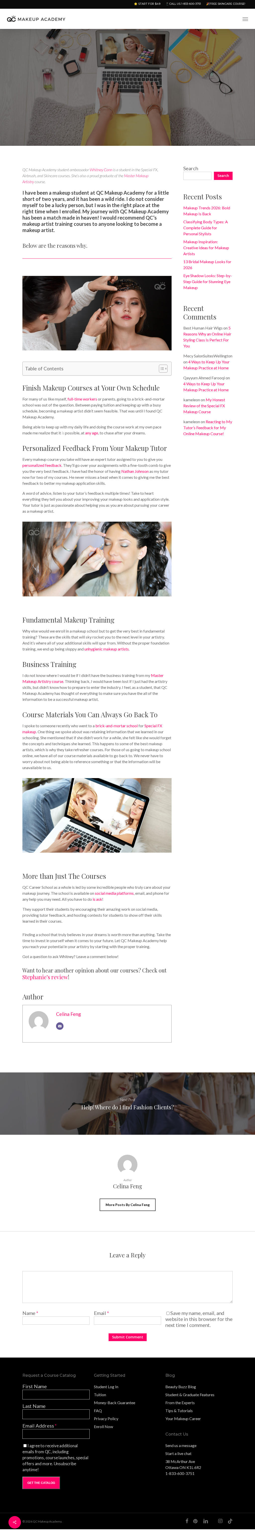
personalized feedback (42, 465)
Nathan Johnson (135, 471)
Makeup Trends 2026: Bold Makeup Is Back (206, 210)
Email (101, 1313)
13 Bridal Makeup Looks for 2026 (207, 264)
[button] (245, 19)
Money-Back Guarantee (114, 1402)
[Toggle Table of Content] (160, 368)
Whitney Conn (101, 169)
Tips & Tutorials (179, 1410)
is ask (97, 899)
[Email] (60, 1026)
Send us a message (180, 1445)
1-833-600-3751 (179, 1473)
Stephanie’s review (45, 976)
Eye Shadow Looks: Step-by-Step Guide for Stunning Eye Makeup (207, 281)
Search (190, 168)
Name (30, 1313)
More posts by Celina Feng (128, 1205)
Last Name (34, 1406)
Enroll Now (103, 1426)
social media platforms (114, 893)
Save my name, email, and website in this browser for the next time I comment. (199, 1319)
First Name (34, 1386)
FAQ (98, 1410)
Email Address (39, 1426)
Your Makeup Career (183, 1418)
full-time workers (82, 399)
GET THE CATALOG (41, 1483)
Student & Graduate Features (189, 1394)
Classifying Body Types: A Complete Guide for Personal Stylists (205, 227)
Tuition (100, 1394)
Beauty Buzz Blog (180, 1386)
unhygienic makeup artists (106, 649)
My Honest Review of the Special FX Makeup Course (204, 405)
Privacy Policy (106, 1418)
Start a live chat (178, 1453)
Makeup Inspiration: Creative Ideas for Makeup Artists (206, 247)
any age (91, 432)
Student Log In (106, 1386)
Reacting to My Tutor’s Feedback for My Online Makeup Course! (207, 427)
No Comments (214, 136)
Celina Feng (68, 1014)
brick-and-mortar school (116, 725)
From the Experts (180, 1402)
